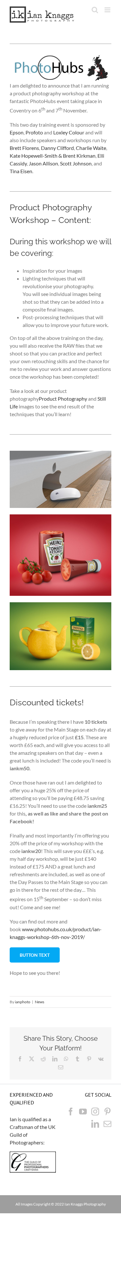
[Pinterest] (107, 1111)
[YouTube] (83, 1111)
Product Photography (63, 398)
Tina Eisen (21, 171)
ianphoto (22, 1001)
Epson (17, 132)
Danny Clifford (57, 148)
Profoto (34, 132)
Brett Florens (24, 148)
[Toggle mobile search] (95, 9)
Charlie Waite (91, 148)
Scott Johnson (76, 163)
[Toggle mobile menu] (108, 9)
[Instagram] (95, 1111)
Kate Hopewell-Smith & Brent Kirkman (53, 156)
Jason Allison (43, 163)
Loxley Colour (68, 132)
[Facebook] (71, 1111)
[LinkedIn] (95, 1124)
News (39, 1001)
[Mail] (107, 1124)
